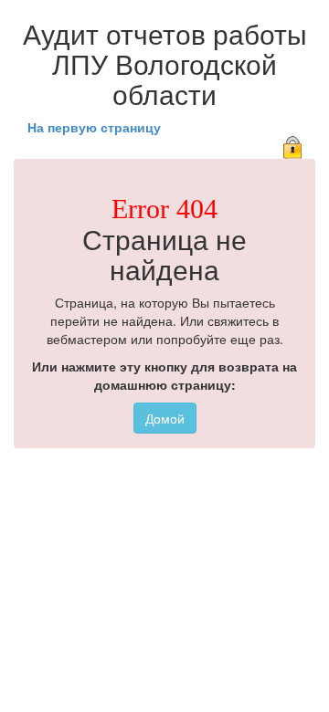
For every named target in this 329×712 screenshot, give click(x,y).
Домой (165, 418)
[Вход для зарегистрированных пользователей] (292, 145)
